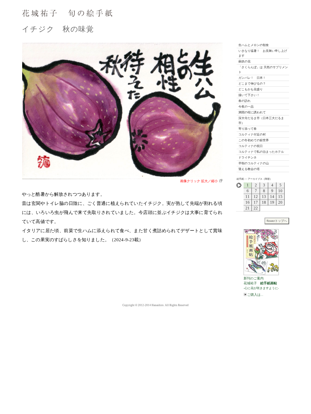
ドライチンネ (247, 157)
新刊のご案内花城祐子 (261, 283)
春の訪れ (244, 100)
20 (280, 202)
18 (264, 202)
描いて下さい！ (249, 95)
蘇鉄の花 (244, 61)
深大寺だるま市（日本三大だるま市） (261, 120)
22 (256, 208)
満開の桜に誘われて (252, 112)
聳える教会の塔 (249, 169)
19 (272, 202)
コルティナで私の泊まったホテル (261, 151)
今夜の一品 (246, 106)
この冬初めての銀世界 (253, 140)
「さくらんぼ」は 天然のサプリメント (263, 69)
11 (247, 196)
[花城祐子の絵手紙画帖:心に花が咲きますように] (263, 252)
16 (247, 202)
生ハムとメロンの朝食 (253, 45)
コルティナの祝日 (250, 146)
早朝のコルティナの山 (253, 163)
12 (256, 196)
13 (264, 196)
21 (247, 208)
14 (272, 196)
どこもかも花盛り (250, 89)
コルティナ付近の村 (252, 134)
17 (256, 202)
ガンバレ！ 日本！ (252, 77)
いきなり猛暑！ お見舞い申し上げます (262, 53)
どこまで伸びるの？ (252, 83)
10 (280, 191)
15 (280, 196)
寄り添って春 (247, 128)
